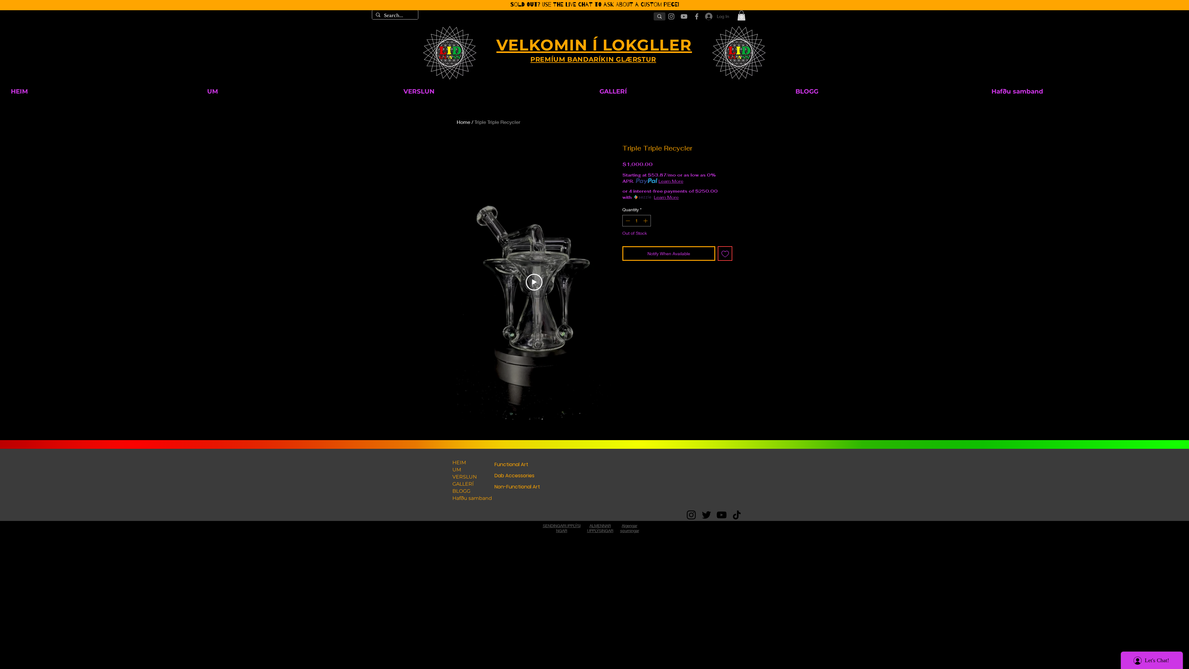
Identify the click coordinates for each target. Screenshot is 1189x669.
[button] (691, 273)
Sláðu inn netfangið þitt (533, 365)
